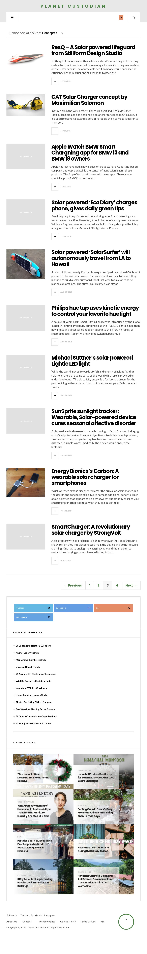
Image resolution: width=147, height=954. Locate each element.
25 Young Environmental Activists (33, 723)
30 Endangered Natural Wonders (33, 645)
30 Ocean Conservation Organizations (36, 716)
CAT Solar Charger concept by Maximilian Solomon (89, 100)
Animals (82, 805)
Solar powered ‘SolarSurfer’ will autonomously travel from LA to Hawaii (91, 258)
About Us (11, 921)
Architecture (24, 875)
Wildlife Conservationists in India (33, 681)
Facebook (61, 608)
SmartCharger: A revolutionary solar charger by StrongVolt (90, 530)
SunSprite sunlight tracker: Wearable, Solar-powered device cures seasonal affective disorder (93, 417)
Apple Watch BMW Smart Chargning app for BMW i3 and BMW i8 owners (89, 153)
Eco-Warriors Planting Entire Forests (35, 709)
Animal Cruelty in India (27, 652)
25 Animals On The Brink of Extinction (36, 673)
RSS (98, 608)
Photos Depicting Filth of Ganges (33, 702)
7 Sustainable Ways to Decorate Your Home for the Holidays (33, 778)
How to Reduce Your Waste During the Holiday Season (93, 849)
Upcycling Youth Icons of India (32, 695)
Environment (84, 770)
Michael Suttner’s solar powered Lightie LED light (92, 360)
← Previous (73, 585)
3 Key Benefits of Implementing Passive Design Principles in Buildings (34, 883)
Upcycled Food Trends (28, 666)
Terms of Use (88, 921)
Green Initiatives (25, 770)
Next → (131, 585)
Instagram (21, 617)
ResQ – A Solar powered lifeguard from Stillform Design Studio (93, 50)
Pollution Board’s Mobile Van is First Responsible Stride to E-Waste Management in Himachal (34, 846)
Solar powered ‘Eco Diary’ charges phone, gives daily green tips (94, 205)
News (20, 837)
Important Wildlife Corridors (31, 688)
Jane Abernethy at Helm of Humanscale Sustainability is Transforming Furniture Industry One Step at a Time (34, 811)
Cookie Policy (68, 921)
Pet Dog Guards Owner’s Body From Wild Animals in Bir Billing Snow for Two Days (95, 813)
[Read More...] (55, 81)
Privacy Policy (47, 921)
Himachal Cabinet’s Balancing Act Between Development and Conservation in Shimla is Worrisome (95, 881)
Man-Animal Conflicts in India (31, 659)
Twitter (20, 608)
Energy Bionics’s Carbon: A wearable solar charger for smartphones (85, 477)
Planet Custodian (73, 6)
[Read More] (18, 785)
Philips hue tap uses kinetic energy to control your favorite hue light (95, 311)
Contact (27, 921)
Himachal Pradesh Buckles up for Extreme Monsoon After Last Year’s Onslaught (96, 778)
